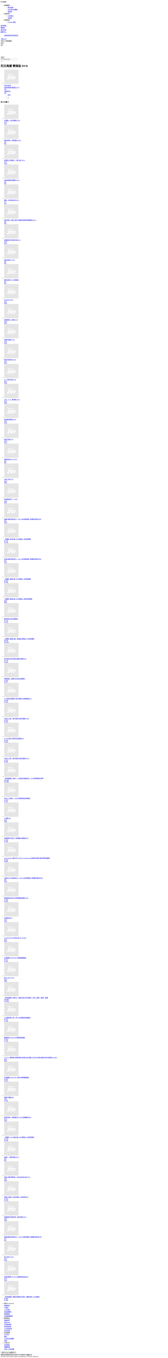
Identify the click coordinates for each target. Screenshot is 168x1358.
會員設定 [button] (15, 35)
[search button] (1, 61)
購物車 (3, 28)
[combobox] (84, 59)
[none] (85, 115)
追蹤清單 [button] (7, 35)
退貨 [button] (11, 35)
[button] (84, 12)
